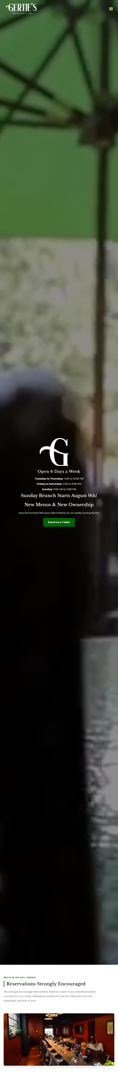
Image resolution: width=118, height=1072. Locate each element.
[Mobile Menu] (110, 8)
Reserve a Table (59, 522)
